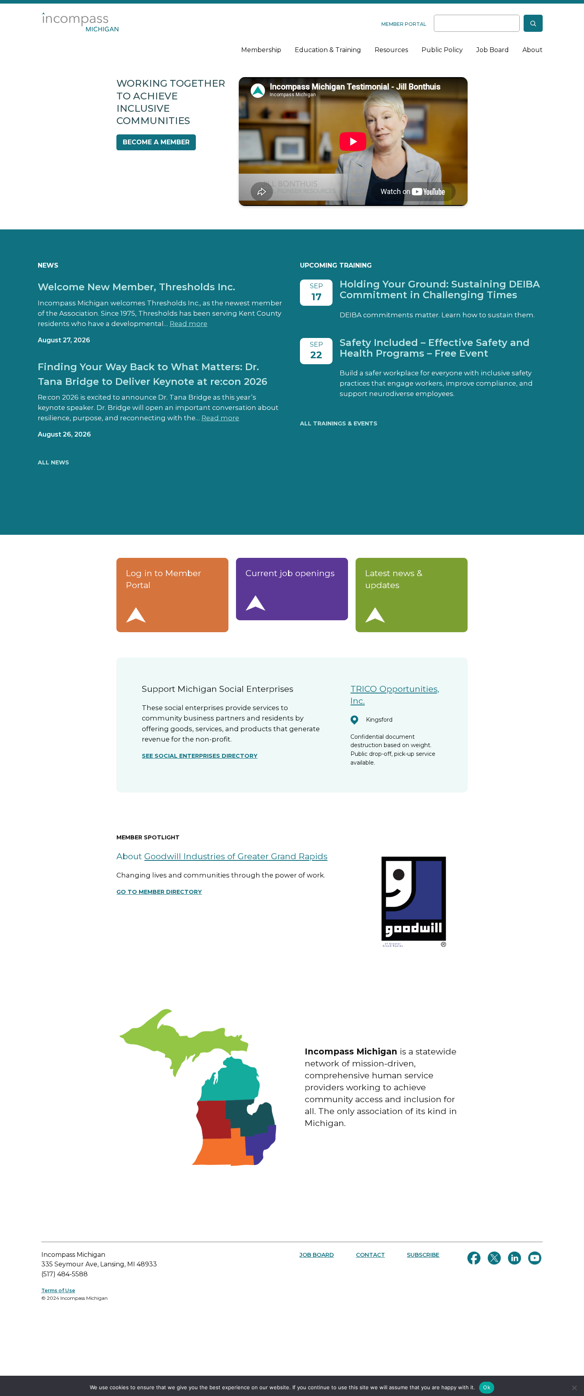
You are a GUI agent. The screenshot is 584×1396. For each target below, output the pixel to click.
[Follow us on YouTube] (535, 1258)
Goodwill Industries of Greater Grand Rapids (235, 856)
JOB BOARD (317, 1254)
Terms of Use (58, 1290)
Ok (486, 1387)
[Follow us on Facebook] (474, 1258)
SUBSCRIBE (423, 1254)
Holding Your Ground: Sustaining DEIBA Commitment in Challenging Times (440, 289)
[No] (574, 1388)
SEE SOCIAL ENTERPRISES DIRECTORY (199, 755)
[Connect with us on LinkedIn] (514, 1258)
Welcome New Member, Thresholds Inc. (136, 287)
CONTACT (370, 1254)
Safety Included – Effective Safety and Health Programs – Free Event (435, 348)
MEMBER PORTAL (403, 24)
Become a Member (156, 142)
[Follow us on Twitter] (494, 1258)
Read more (188, 324)
